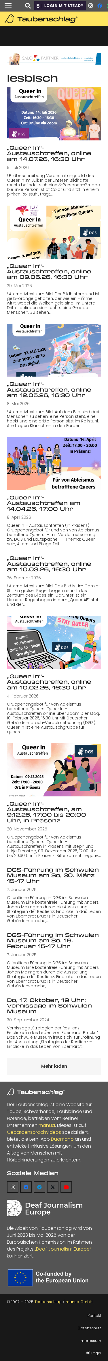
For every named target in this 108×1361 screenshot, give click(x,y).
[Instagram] (90, 5)
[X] (52, 1187)
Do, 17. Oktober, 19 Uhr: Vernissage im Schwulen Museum (49, 1005)
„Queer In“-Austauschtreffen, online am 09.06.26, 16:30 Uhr (49, 271)
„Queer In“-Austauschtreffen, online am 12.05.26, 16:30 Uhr (49, 389)
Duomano (62, 1139)
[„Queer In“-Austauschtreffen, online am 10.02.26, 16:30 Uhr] (54, 642)
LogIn (95, 1353)
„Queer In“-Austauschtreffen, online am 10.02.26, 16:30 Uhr (49, 681)
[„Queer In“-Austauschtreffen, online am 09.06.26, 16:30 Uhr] (54, 232)
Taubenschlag (48, 1301)
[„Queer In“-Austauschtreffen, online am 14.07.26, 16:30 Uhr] (54, 113)
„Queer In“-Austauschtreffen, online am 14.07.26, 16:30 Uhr (49, 153)
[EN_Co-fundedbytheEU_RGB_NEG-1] (49, 1277)
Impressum (90, 1340)
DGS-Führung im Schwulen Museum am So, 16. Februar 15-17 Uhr (53, 940)
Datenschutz (89, 1328)
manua (47, 1125)
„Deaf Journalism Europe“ (63, 1249)
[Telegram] (39, 1187)
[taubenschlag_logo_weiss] (36, 1092)
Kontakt (94, 1315)
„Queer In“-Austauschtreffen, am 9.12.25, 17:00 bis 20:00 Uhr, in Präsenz (46, 812)
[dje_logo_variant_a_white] (44, 1208)
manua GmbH (79, 1301)
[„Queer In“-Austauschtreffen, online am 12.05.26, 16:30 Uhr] (54, 350)
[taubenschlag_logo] (55, 18)
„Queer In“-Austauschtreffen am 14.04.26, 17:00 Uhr (43, 503)
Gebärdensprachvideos (34, 1132)
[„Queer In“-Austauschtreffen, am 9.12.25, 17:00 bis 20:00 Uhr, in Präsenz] (54, 769)
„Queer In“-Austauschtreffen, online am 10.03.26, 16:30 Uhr (49, 563)
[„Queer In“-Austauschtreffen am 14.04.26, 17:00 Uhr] (54, 463)
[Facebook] (99, 5)
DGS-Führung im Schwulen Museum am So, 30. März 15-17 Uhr (53, 875)
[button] (8, 5)
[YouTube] (66, 1187)
